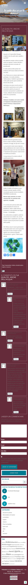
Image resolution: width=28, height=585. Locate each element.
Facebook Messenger (13, 491)
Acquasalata (7, 265)
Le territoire (6, 517)
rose (12, 558)
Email (3, 445)
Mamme (4, 554)
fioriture (10, 548)
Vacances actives (7, 512)
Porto (22, 554)
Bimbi (24, 542)
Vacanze (5, 564)
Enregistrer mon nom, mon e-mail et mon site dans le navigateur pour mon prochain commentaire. (13, 460)
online (12, 554)
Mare (8, 554)
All (3, 531)
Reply (10, 293)
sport (22, 558)
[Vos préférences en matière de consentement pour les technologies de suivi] (25, 582)
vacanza (8, 267)
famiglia (4, 548)
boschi (13, 544)
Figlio (7, 548)
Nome (3, 439)
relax (4, 528)
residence (4, 558)
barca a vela (20, 542)
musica (4, 522)
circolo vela (22, 544)
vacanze (5, 533)
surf (3, 561)
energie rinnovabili (5, 546)
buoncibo (17, 544)
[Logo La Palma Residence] (4, 3)
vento (12, 563)
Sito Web (3, 451)
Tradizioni (6, 561)
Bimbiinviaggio (6, 544)
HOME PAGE (14, 473)
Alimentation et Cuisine (9, 515)
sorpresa (14, 558)
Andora (13, 265)
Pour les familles (7, 524)
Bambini (15, 542)
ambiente (3, 542)
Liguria (4, 267)
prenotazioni (5, 556)
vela (9, 563)
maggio (21, 551)
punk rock (5, 526)
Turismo (12, 561)
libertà (11, 551)
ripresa (9, 558)
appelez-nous (11, 503)
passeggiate (17, 554)
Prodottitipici (18, 556)
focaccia (13, 548)
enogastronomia (13, 546)
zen (13, 563)
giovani (7, 551)
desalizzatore (19, 265)
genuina (4, 551)
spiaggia (19, 558)
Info (9, 497)
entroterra (20, 546)
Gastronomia (20, 548)
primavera (12, 556)
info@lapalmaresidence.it (14, 573)
